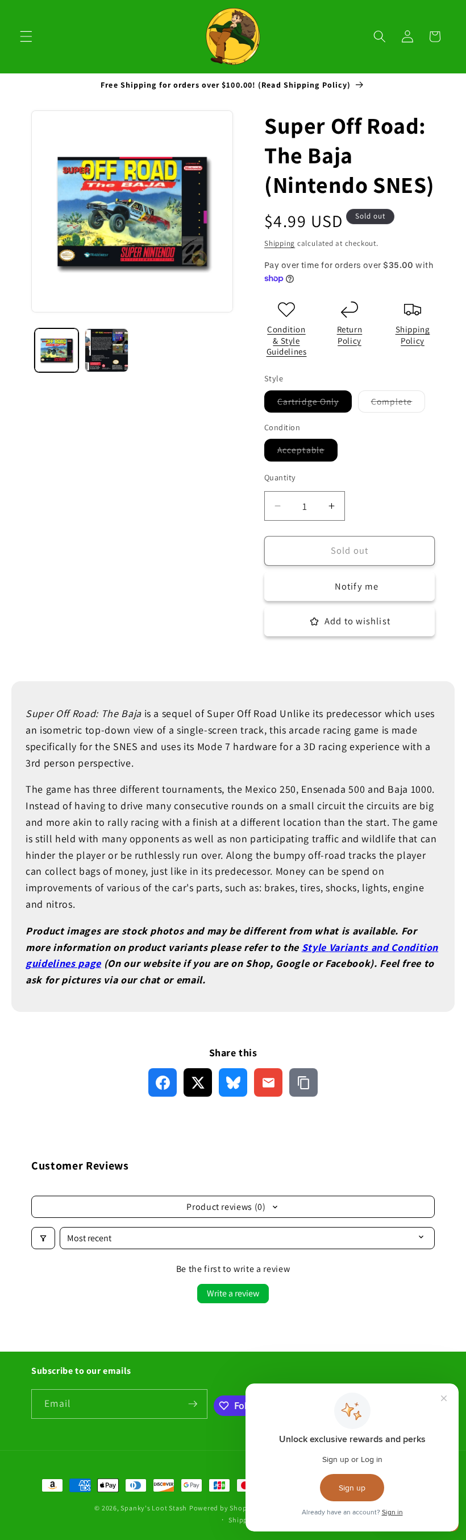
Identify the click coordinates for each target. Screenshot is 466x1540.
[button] (26, 36)
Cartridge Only (314, 404)
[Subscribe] (192, 1404)
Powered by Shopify (222, 1508)
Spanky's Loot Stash (153, 1508)
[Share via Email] (268, 1082)
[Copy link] (303, 1082)
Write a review (233, 1293)
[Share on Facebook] (162, 1082)
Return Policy (350, 335)
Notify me (356, 586)
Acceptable (307, 452)
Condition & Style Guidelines (287, 340)
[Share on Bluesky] (233, 1082)
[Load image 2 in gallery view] (106, 350)
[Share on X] (198, 1082)
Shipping (279, 243)
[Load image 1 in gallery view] (56, 350)
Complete (398, 404)
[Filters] (43, 1238)
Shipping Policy (413, 335)
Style (314, 947)
